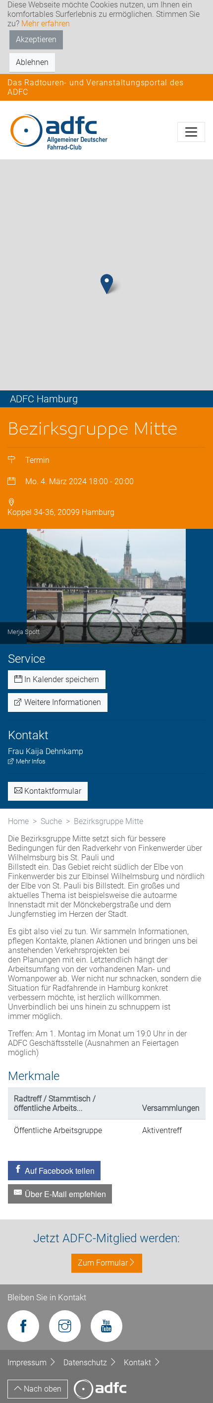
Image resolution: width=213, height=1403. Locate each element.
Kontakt (138, 1362)
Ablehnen (32, 62)
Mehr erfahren (45, 23)
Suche (51, 821)
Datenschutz (86, 1362)
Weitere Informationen (61, 702)
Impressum (28, 1362)
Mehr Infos (30, 761)
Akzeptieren (36, 39)
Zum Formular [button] (103, 1263)
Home (18, 821)
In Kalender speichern (60, 679)
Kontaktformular (51, 791)
